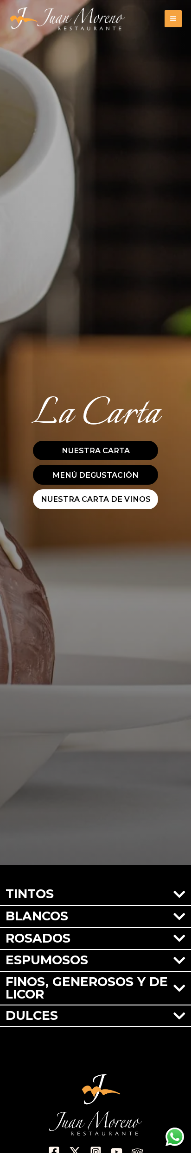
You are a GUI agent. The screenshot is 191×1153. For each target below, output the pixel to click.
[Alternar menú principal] (173, 18)
